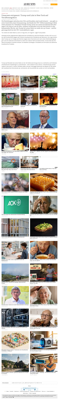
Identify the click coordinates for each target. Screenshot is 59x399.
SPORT (22, 8)
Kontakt (11, 391)
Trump (6, 13)
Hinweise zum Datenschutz (35, 391)
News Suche (53, 4)
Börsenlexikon (5, 382)
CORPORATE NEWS (17, 9)
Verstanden (10, 397)
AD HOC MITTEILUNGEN (5, 9)
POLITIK (19, 8)
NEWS (3, 8)
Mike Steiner (25, 393)
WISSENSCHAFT (33, 8)
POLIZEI (41, 8)
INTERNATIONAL (46, 8)
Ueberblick (18, 10)
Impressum (16, 391)
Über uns (44, 391)
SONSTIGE (51, 8)
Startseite (11, 10)
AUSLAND (37, 8)
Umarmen (3, 13)
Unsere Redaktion (50, 391)
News (8, 391)
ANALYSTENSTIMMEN (12, 9)
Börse (14, 10)
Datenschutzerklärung (24, 391)
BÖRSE (11, 8)
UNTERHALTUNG (27, 8)
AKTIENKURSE (6, 8)
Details (7, 397)
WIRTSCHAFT (14, 8)
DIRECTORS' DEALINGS (24, 9)
